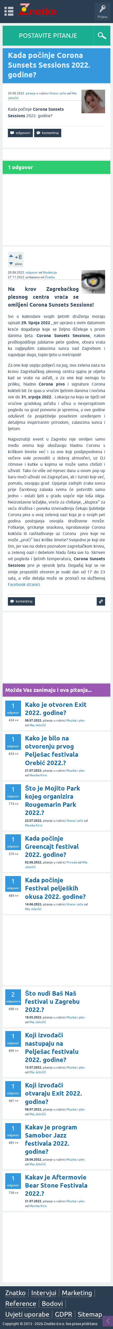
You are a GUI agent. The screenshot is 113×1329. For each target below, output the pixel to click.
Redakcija (50, 272)
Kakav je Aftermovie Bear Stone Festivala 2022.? (56, 1185)
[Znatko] (37, 9)
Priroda (71, 862)
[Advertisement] (56, 210)
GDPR (63, 1314)
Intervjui (43, 1292)
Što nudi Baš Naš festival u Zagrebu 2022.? (52, 1001)
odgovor (32, 272)
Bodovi (52, 1303)
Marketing (77, 1292)
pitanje (31, 93)
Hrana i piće (57, 93)
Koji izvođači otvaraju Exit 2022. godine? (53, 1093)
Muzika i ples (75, 720)
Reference (20, 1303)
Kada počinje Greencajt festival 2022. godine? (52, 846)
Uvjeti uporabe (27, 1314)
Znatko (50, 277)
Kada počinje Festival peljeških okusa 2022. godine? (55, 888)
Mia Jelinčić (37, 725)
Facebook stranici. (24, 584)
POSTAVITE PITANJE (48, 35)
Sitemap (90, 1314)
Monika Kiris (38, 775)
